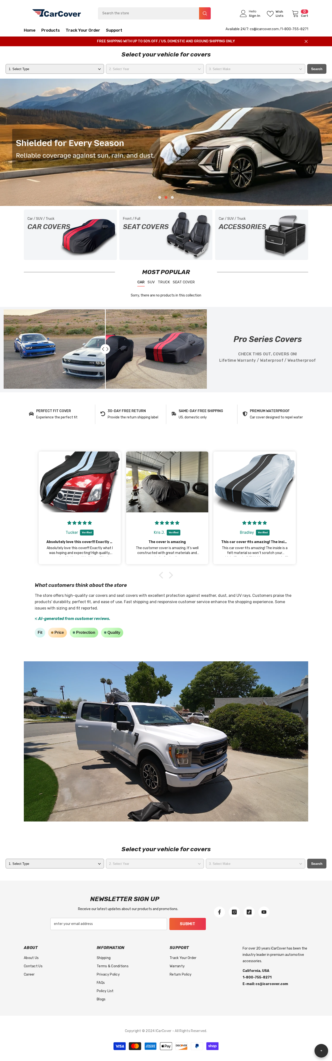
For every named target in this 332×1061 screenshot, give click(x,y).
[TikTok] (249, 912)
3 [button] (172, 197)
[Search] (154, 13)
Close (306, 41)
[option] (166, 142)
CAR (141, 282)
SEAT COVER (184, 282)
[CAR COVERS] (70, 235)
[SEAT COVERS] (165, 235)
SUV (151, 282)
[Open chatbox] (321, 1051)
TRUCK (164, 282)
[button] (37, 142)
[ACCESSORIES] (261, 235)
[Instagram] (234, 912)
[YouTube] (264, 912)
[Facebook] (219, 912)
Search (317, 69)
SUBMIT (187, 924)
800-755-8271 (296, 29)
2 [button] (166, 197)
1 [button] (159, 197)
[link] (59, 414)
